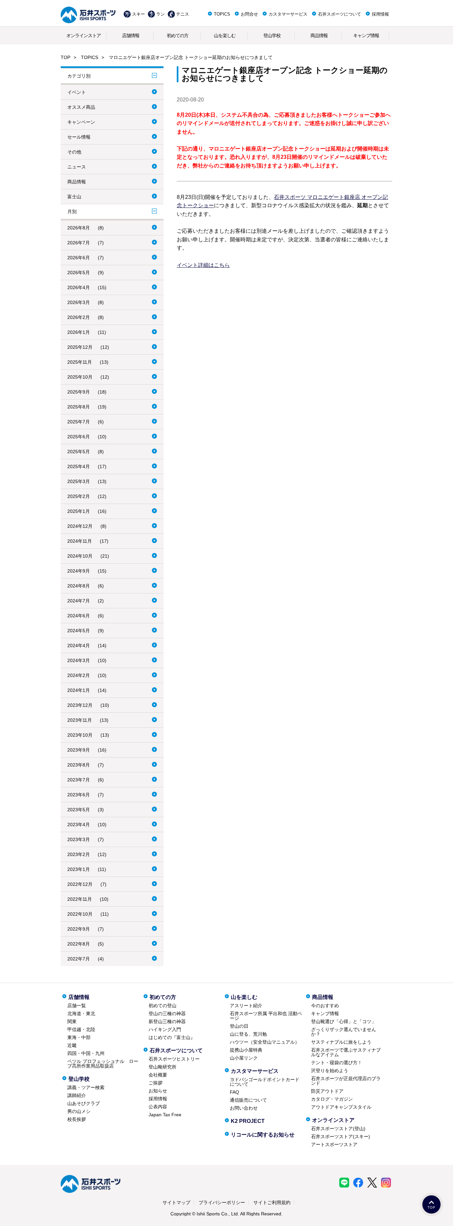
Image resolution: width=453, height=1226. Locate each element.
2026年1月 (78, 332)
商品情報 (319, 35)
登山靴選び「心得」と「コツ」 (343, 1021)
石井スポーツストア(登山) (338, 1128)
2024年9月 (78, 571)
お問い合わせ (244, 1108)
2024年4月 (78, 645)
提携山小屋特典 (246, 1050)
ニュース (76, 166)
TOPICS (222, 14)
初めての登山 (162, 1005)
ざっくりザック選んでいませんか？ (343, 1032)
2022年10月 (80, 914)
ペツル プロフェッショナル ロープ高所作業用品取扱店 (102, 1064)
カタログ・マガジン (332, 1099)
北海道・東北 (81, 1013)
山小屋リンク (244, 1058)
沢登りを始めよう (329, 1070)
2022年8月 (78, 944)
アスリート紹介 (246, 1005)
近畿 (72, 1045)
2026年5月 (78, 272)
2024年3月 (78, 660)
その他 (74, 151)
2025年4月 (78, 466)
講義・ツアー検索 (85, 1087)
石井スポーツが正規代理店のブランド (346, 1081)
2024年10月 (80, 556)
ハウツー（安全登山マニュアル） (264, 1042)
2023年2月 (78, 854)
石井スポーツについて (339, 14)
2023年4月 (78, 824)
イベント (76, 92)
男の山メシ (79, 1111)
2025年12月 (80, 347)
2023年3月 (78, 839)
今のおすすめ (325, 1005)
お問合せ (249, 14)
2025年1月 (78, 511)
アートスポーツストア (334, 1144)
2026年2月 (78, 317)
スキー (138, 14)
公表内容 (158, 1106)
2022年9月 (78, 929)
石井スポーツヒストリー (174, 1059)
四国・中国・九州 (85, 1053)
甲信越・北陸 (81, 1029)
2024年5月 (78, 630)
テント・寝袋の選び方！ (336, 1062)
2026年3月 (78, 302)
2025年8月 (78, 406)
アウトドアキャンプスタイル (341, 1107)
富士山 (74, 196)
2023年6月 (78, 794)
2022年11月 (79, 899)
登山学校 (272, 35)
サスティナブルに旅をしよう (341, 1042)
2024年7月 (78, 600)
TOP (65, 57)
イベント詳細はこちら (203, 265)
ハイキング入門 (165, 1029)
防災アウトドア (327, 1091)
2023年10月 (80, 735)
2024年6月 (78, 615)
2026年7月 (78, 242)
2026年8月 (78, 227)
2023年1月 (78, 869)
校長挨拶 (76, 1119)
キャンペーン (81, 122)
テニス (182, 14)
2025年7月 (78, 421)
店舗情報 (130, 35)
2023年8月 (78, 764)
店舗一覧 (76, 1005)
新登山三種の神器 (167, 1021)
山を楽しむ (224, 35)
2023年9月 (78, 750)
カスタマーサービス (288, 14)
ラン (160, 14)
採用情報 (380, 14)
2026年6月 (78, 257)
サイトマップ (176, 1202)
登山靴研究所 (162, 1067)
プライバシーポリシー (222, 1202)
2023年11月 (79, 720)
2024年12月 (80, 526)
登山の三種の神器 (167, 1013)
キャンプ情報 (366, 35)
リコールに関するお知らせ (262, 1134)
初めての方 (177, 35)
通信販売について (248, 1100)
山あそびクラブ (83, 1103)
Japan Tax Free (165, 1114)
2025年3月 (78, 481)
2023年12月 (80, 705)
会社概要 (158, 1074)
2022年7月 (78, 958)
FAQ (234, 1092)
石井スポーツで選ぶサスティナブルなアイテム (346, 1052)
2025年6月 (78, 436)
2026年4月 (78, 287)
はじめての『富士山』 (172, 1037)
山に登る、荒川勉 (248, 1034)
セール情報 (79, 137)
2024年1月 (78, 690)
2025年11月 (79, 362)
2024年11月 (79, 541)
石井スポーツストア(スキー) (340, 1136)
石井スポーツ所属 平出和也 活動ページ (266, 1016)
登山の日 (239, 1026)
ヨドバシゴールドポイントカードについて (264, 1082)
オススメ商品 (81, 107)
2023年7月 (78, 779)
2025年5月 (78, 451)
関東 (72, 1021)
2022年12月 (80, 884)
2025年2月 (78, 496)
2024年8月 (78, 585)
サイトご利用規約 (272, 1202)
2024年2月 (78, 675)
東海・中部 (79, 1037)
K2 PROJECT (248, 1121)
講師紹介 (76, 1095)
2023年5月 (78, 809)
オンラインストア (83, 35)
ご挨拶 (155, 1082)
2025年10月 (80, 377)
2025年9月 (78, 392)
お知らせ (158, 1090)
